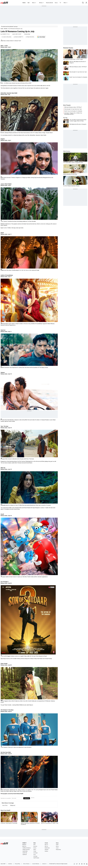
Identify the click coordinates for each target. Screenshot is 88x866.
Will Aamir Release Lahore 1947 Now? (73, 107)
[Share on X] (76, 864)
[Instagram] (81, 864)
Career (57, 847)
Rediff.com (54, 863)
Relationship (58, 849)
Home (24, 2)
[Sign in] (86, 3)
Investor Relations (35, 863)
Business (35, 846)
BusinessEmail (49, 2)
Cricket (34, 851)
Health (57, 844)
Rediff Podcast (36, 857)
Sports (34, 849)
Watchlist (46, 849)
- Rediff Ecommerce (26, 849)
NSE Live (46, 846)
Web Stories (66, 151)
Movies (5, 28)
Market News (47, 847)
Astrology (35, 856)
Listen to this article (7, 36)
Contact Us (44, 863)
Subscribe (26, 798)
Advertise (10, 863)
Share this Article (30, 36)
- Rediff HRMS (24, 851)
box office (5, 805)
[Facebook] (79, 864)
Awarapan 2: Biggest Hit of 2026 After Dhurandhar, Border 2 (73, 113)
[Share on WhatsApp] (74, 864)
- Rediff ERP (24, 854)
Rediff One (24, 846)
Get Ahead (35, 852)
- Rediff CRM (24, 852)
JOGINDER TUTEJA (5, 34)
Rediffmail (24, 844)
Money (40, 2)
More (65, 2)
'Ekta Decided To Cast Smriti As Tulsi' (73, 109)
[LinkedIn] (86, 864)
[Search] (83, 3)
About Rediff (3, 863)
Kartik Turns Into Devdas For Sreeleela (73, 111)
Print (33, 797)
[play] (75, 157)
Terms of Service (26, 863)
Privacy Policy (17, 863)
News (33, 2)
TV (60, 2)
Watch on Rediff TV (19, 36)
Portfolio (46, 851)
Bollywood (12, 805)
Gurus (56, 2)
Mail (28, 2)
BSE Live (46, 844)
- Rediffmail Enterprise (26, 847)
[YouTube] (84, 864)
